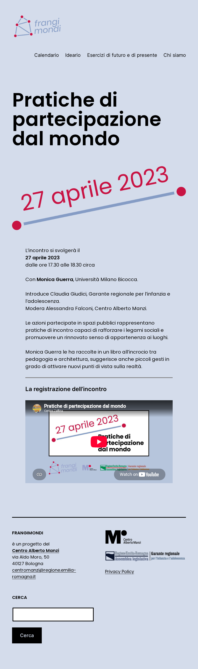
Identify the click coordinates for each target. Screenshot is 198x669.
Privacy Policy (119, 571)
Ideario (73, 55)
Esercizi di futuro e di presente (122, 55)
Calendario (46, 55)
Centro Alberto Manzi (35, 550)
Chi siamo (174, 55)
